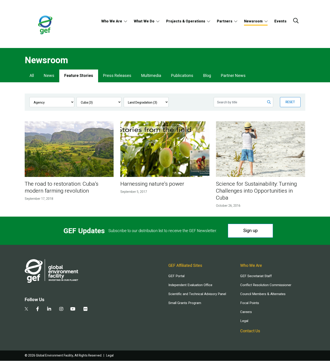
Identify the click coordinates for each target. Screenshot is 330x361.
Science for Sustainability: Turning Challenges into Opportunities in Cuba (256, 191)
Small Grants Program (184, 302)
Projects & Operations (185, 21)
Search (296, 20)
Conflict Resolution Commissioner (265, 285)
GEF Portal (176, 276)
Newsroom (253, 21)
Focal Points (249, 302)
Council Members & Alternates (263, 293)
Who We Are (111, 21)
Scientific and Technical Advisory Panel (197, 293)
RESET (290, 102)
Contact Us (250, 331)
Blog (207, 76)
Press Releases (117, 76)
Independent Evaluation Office (190, 285)
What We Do (144, 21)
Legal (244, 320)
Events (280, 21)
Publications (182, 76)
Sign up (250, 230)
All (32, 76)
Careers (246, 311)
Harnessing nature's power (152, 184)
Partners (224, 21)
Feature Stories (78, 76)
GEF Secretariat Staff (256, 276)
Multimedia (151, 76)
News (49, 76)
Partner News (233, 76)
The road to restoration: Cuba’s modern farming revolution (61, 187)
